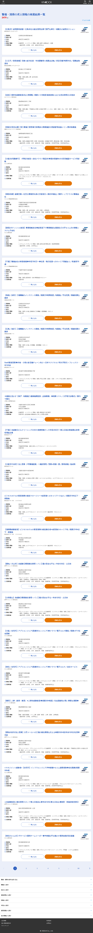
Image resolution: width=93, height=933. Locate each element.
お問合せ (48, 923)
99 (78, 868)
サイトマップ (5, 925)
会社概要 (3, 920)
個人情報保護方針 (6, 923)
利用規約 (48, 920)
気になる (34, 50)
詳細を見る (58, 50)
